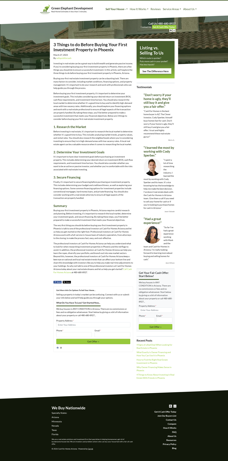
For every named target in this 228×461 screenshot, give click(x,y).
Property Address (65, 320)
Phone (59, 330)
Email (98, 330)
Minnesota (57, 421)
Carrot (90, 449)
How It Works (138, 9)
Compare (172, 424)
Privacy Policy (169, 444)
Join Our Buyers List (166, 415)
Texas (54, 430)
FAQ (174, 432)
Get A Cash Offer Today (165, 411)
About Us (189, 9)
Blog (174, 448)
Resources (171, 440)
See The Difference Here (155, 71)
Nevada (55, 425)
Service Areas (171, 9)
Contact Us (146, 27)
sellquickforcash (63, 58)
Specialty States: (59, 413)
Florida (55, 434)
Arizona (55, 417)
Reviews (156, 9)
